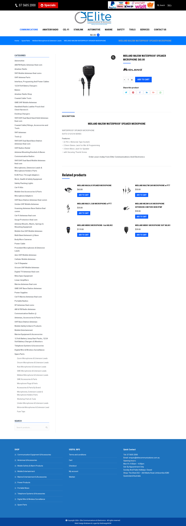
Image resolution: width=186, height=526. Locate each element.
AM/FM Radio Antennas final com (28, 65)
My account (73, 471)
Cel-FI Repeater (21, 263)
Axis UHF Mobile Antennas (25, 255)
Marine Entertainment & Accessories (32, 477)
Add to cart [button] (84, 195)
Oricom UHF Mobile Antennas (27, 268)
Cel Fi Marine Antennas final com (28, 297)
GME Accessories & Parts (27, 379)
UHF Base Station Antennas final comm (31, 200)
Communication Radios (24, 156)
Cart (70, 460)
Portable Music (23, 488)
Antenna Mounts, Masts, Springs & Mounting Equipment (29, 225)
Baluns (17, 90)
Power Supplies (21, 293)
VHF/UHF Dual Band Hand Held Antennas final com (31, 119)
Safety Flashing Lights (24, 183)
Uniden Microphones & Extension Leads (32, 403)
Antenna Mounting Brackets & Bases (30, 152)
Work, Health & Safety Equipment (28, 179)
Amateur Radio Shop (23, 94)
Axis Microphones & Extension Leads (31, 367)
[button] (113, 57)
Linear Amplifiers (22, 280)
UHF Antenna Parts (22, 77)
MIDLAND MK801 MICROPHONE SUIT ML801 (153, 225)
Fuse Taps (21, 412)
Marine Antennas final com (26, 284)
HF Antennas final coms (24, 305)
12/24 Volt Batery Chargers (26, 86)
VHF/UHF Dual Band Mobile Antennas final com (30, 162)
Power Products (23, 482)
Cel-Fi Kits (19, 187)
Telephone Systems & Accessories (29, 346)
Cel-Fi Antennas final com (25, 216)
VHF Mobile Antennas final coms (28, 73)
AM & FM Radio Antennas (25, 309)
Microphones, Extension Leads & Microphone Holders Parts (28, 169)
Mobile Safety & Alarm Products (28, 326)
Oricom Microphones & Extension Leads (33, 363)
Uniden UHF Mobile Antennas (27, 204)
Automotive (19, 61)
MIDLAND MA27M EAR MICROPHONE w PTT (152, 185)
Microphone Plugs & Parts (27, 383)
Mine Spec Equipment (24, 276)
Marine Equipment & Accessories (29, 334)
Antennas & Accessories (27, 460)
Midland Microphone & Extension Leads (46, 41)
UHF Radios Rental (22, 148)
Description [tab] (68, 116)
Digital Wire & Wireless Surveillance (29, 350)
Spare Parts (26, 41)
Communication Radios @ (25, 313)
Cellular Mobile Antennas (25, 259)
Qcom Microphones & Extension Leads (32, 358)
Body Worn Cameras (23, 239)
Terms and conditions (77, 455)
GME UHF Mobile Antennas (26, 102)
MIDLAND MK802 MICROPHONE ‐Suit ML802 (95, 225)
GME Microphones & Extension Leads (31, 371)
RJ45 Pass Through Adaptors (27, 175)
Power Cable (20, 244)
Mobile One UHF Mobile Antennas (28, 231)
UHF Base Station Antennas (26, 322)
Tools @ (18, 137)
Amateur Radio (21, 69)
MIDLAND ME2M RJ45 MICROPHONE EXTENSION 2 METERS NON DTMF (149, 205)
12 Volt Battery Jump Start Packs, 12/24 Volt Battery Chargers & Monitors (31, 340)
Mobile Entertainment (24, 330)
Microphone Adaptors (24, 196)
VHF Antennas (20, 132)
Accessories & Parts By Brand (29, 388)
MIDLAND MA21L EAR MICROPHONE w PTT (94, 204)
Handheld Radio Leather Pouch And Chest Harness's (29, 108)
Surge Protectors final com (26, 220)
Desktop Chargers (22, 114)
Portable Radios (21, 301)
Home (17, 41)
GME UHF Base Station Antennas (28, 288)
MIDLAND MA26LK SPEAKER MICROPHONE (94, 185)
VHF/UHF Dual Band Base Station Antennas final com (28, 142)
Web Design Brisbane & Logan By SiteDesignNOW (93, 523)
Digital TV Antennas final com (27, 272)
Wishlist (72, 477)
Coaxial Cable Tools (23, 98)
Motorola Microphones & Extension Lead (33, 407)
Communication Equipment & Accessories (34, 455)
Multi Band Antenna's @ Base (27, 235)
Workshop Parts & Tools (26, 399)
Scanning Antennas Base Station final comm (30, 209)
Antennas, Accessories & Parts (28, 318)
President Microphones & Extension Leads (30, 249)
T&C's (169, 5)
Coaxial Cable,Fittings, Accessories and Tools (31, 126)
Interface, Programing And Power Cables (32, 82)
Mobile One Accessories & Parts (28, 192)
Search (46, 427)
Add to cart (143, 79)
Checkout (73, 466)
